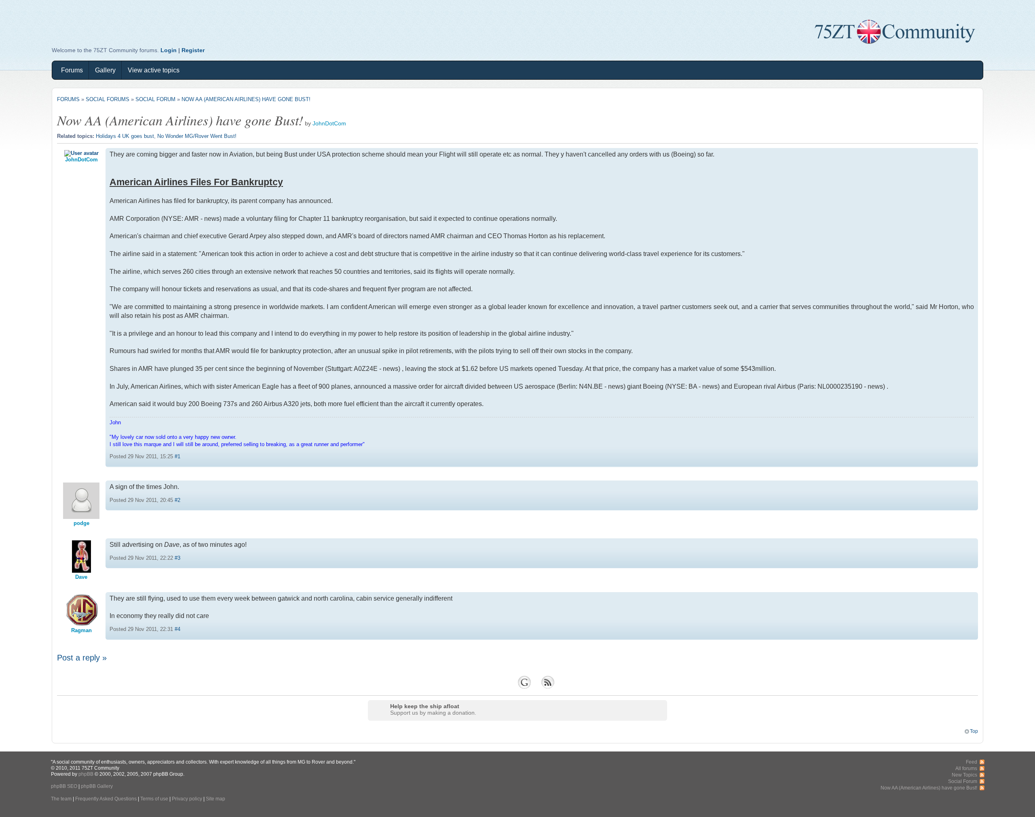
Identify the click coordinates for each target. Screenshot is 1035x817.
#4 (177, 629)
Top (974, 731)
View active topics (154, 70)
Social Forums (107, 99)
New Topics (964, 774)
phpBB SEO (64, 786)
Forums (72, 70)
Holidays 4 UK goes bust (125, 136)
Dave (81, 577)
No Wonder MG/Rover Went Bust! (197, 136)
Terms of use (154, 798)
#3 (177, 558)
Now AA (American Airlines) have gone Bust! (246, 99)
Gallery (105, 70)
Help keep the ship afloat (424, 706)
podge (81, 523)
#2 (177, 500)
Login (169, 50)
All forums (966, 768)
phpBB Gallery (97, 786)
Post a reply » (82, 657)
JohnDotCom (329, 124)
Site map (215, 798)
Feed (971, 761)
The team (61, 798)
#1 (177, 456)
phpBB (85, 774)
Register (193, 50)
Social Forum (155, 99)
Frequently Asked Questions (106, 798)
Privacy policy (187, 798)
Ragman (81, 630)
